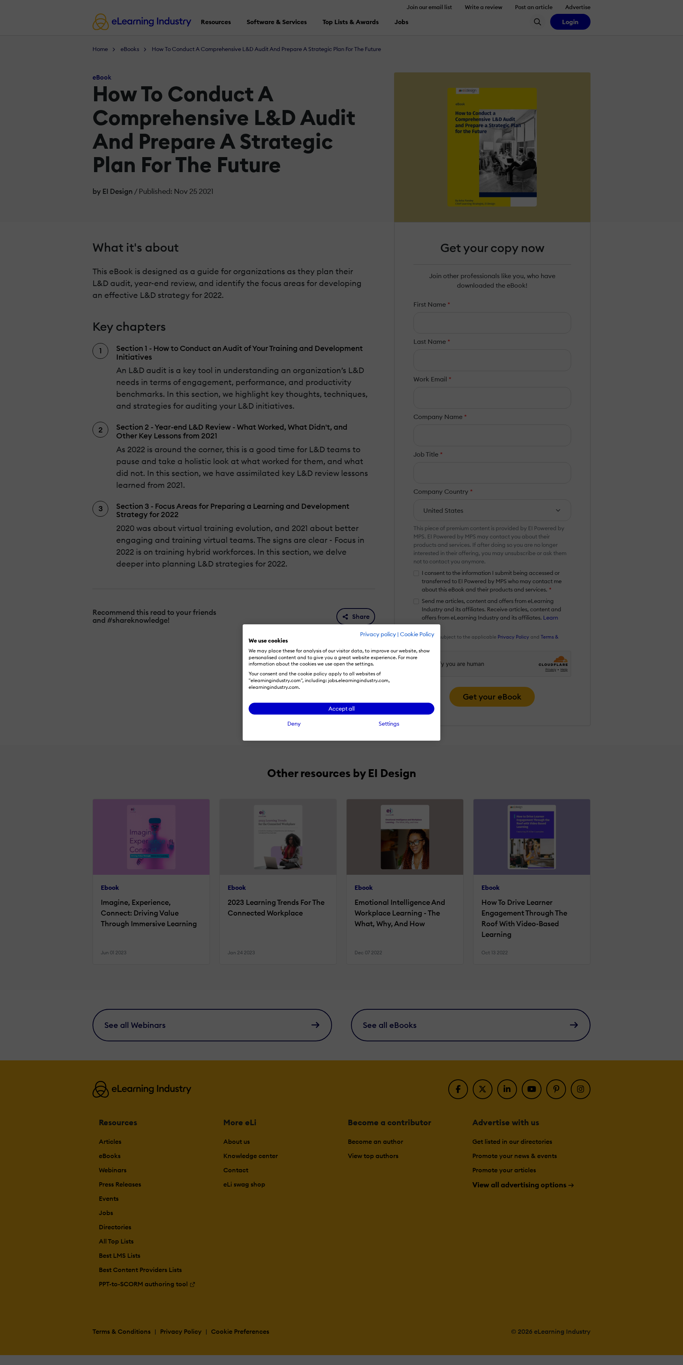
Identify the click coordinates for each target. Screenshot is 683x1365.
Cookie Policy (417, 634)
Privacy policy (378, 634)
